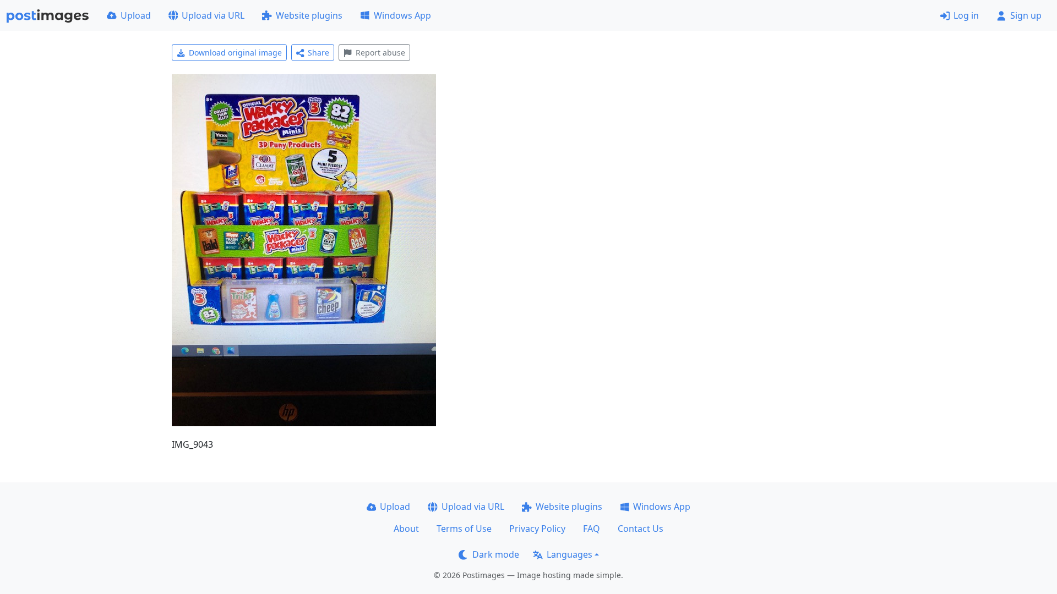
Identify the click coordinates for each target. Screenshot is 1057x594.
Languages (569, 554)
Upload (136, 15)
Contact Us (640, 528)
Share (318, 52)
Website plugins (309, 15)
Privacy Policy (537, 528)
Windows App (402, 15)
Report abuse (380, 52)
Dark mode (495, 554)
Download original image (235, 52)
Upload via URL (213, 15)
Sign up (1026, 15)
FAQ (591, 528)
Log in (966, 15)
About (406, 528)
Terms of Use (464, 528)
